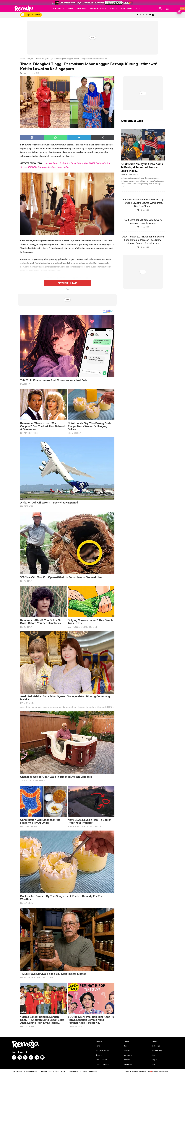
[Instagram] (140, 15)
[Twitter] (143, 15)
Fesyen (30, 59)
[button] (160, 8)
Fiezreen (26, 73)
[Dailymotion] (152, 15)
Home (22, 59)
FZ (138, 210)
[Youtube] (149, 15)
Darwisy (124, 174)
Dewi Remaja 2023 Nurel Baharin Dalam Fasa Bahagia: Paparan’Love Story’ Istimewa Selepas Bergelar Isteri (143, 240)
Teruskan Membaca (67, 283)
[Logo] (24, 8)
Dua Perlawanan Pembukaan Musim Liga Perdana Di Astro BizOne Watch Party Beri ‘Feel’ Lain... (143, 202)
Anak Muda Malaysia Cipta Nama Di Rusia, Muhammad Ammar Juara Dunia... (142, 167)
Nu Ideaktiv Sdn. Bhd (144, 1071)
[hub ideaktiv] (167, 7)
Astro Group (164, 1071)
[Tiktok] (146, 15)
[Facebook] (137, 15)
